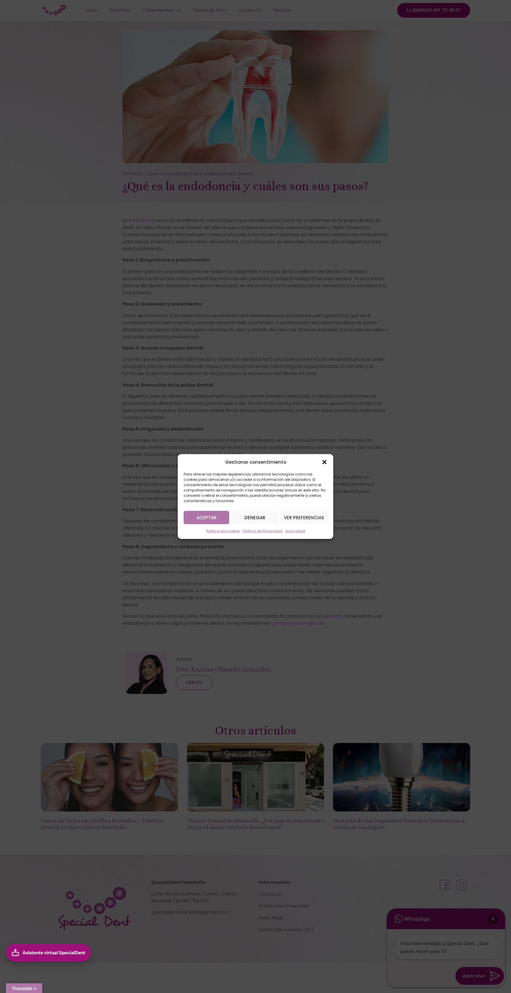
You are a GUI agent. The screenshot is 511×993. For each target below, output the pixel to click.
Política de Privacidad (262, 530)
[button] (324, 462)
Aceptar (206, 517)
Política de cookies (223, 530)
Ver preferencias (304, 517)
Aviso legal (295, 530)
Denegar (255, 517)
